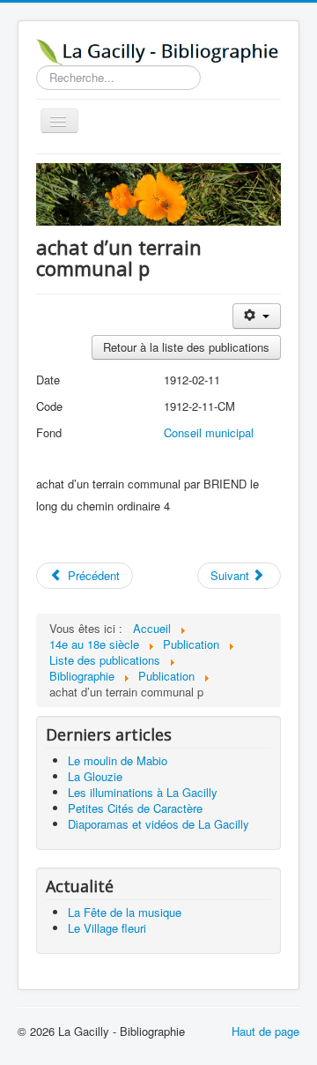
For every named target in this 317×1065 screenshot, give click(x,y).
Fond (49, 432)
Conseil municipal (209, 432)
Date (48, 379)
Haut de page (265, 1031)
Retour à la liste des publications (186, 347)
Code (49, 406)
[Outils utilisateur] (256, 316)
